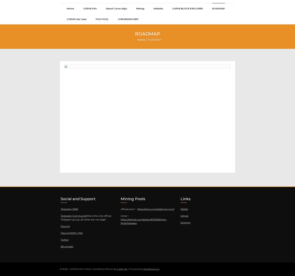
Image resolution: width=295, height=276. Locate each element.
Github (184, 215)
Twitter (65, 239)
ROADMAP (218, 8)
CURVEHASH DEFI (128, 19)
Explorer (186, 222)
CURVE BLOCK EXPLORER (187, 8)
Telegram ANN (69, 209)
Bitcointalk (67, 246)
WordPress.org (151, 269)
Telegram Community (73, 215)
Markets (158, 8)
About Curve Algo (116, 8)
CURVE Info (90, 8)
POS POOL (102, 19)
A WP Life (122, 269)
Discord (65, 226)
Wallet (184, 209)
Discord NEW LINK (72, 233)
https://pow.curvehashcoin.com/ (155, 209)
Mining (140, 8)
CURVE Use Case (77, 19)
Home (70, 8)
